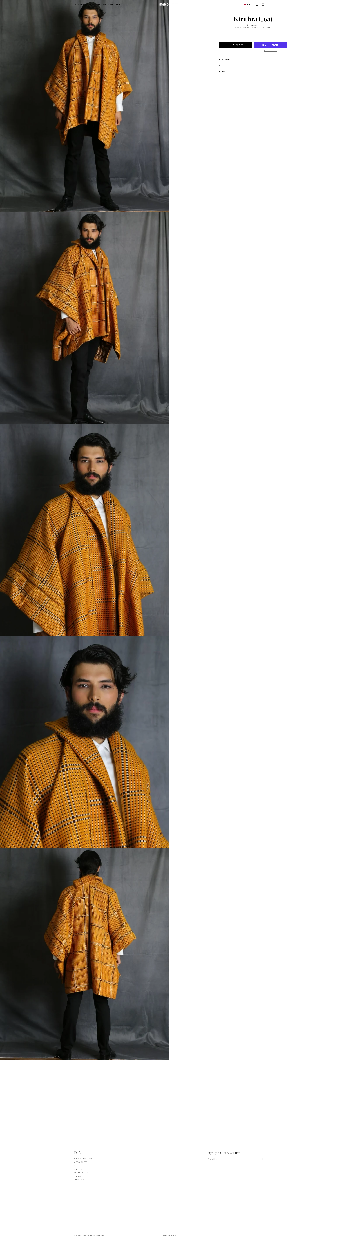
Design (222, 71)
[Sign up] (262, 1159)
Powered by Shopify (97, 1235)
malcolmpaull (85, 1235)
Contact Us (79, 1180)
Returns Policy (81, 1173)
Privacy (77, 1176)
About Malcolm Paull (83, 1159)
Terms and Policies (169, 1235)
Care (221, 66)
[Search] (75, 4)
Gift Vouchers (80, 1162)
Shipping (78, 1169)
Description (224, 60)
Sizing (76, 1166)
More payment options (270, 51)
